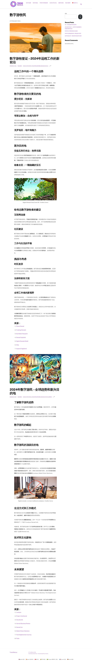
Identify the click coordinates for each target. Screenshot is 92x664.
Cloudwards (19, 620)
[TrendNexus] (16, 7)
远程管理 (50, 396)
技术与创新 (28, 2)
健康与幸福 (60, 2)
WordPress (35, 653)
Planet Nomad (20, 326)
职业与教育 (67, 2)
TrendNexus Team (13, 65)
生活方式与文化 (53, 2)
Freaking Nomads (21, 330)
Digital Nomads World (22, 341)
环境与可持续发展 (44, 2)
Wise (17, 345)
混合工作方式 (45, 65)
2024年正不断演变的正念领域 (71, 31)
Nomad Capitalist (21, 337)
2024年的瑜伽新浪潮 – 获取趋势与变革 (73, 33)
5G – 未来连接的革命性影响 (70, 24)
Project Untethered (21, 616)
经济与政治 (35, 2)
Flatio (17, 638)
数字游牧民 (39, 65)
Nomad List (19, 627)
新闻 (42, 65)
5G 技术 (24, 65)
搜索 (66, 13)
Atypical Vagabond (21, 348)
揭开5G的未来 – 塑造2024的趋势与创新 (73, 35)
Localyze (18, 612)
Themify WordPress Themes (43, 653)
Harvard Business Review (23, 623)
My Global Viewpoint (22, 333)
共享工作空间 (28, 65)
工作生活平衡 (33, 65)
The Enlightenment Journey (23, 634)
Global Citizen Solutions (22, 631)
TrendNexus (31, 652)
